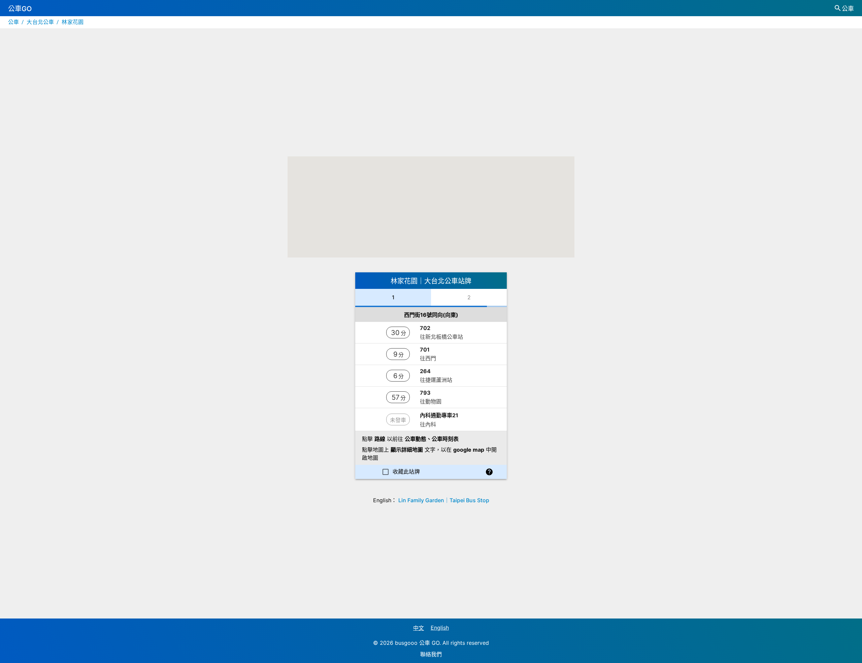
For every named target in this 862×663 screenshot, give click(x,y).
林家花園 (73, 22)
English (440, 627)
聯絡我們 (431, 654)
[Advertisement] (431, 99)
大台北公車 (40, 22)
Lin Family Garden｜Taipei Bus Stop (443, 500)
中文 (418, 628)
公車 (13, 22)
